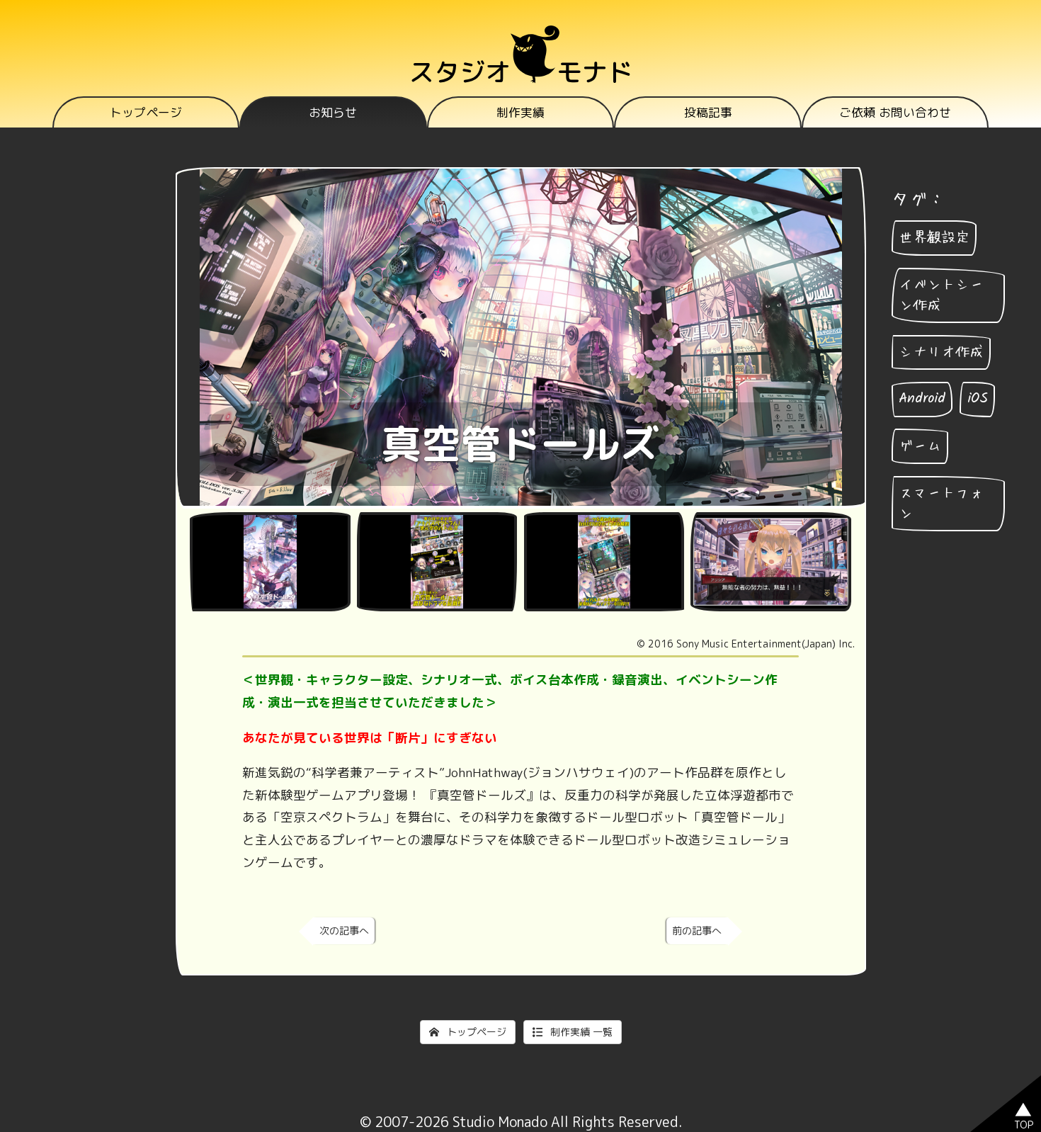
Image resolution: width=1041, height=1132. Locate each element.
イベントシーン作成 (941, 295)
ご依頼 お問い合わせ (895, 112)
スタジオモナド (521, 72)
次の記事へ (344, 930)
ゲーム (920, 446)
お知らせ (333, 112)
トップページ (146, 112)
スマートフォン (941, 503)
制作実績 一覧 (580, 1031)
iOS (977, 398)
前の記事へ (697, 930)
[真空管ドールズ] (270, 561)
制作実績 (520, 112)
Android (922, 398)
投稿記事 (708, 112)
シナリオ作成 (941, 352)
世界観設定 (934, 238)
